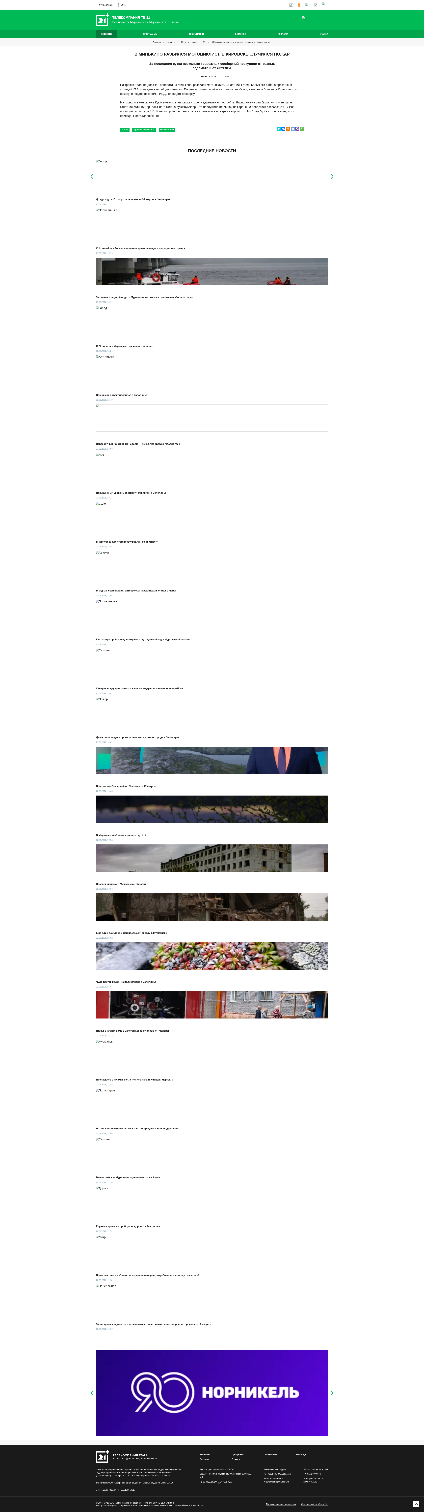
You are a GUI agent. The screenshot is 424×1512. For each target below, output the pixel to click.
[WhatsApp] (302, 129)
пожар (125, 129)
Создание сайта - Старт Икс (314, 1504)
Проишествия (167, 129)
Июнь (194, 42)
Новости (106, 34)
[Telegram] (293, 129)
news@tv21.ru (310, 1482)
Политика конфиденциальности (281, 1504)
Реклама (283, 34)
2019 (183, 42)
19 (204, 42)
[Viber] (297, 129)
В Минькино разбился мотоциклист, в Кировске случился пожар (241, 42)
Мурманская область (144, 129)
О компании (196, 34)
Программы (150, 34)
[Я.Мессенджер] (279, 129)
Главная (157, 42)
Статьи (324, 34)
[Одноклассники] (288, 129)
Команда (240, 34)
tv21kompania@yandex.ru (276, 1482)
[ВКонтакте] (283, 129)
